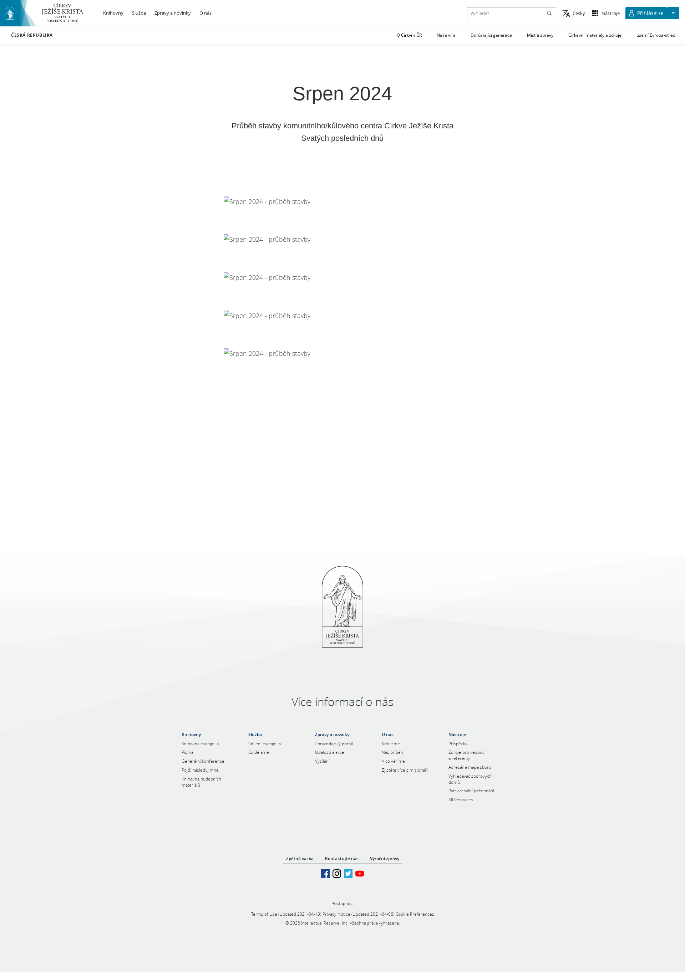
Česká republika (32, 35)
